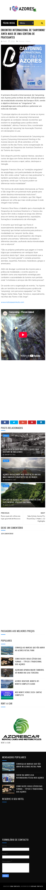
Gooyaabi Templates (37, 886)
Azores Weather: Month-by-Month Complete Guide (27, 682)
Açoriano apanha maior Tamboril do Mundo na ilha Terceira (29, 671)
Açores (6, 461)
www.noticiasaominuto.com (12, 302)
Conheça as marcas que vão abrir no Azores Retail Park (30, 649)
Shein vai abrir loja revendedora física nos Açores (30, 776)
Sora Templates (15, 886)
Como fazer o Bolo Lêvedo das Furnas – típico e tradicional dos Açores (28, 661)
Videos (28, 41)
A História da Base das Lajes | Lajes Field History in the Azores (21, 450)
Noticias (21, 41)
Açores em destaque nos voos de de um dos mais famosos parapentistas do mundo (22, 475)
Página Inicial (9, 22)
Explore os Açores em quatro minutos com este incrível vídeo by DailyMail (22, 501)
